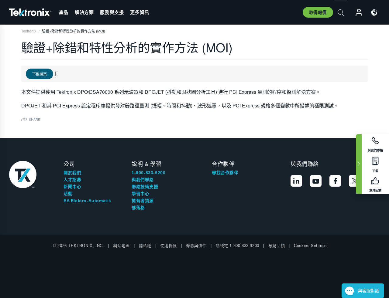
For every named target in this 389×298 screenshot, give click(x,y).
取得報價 (318, 12)
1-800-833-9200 (148, 172)
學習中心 (140, 193)
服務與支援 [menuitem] (112, 12)
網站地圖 (121, 245)
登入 (356, 12)
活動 (68, 193)
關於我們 (72, 172)
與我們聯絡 (143, 179)
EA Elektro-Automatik (87, 200)
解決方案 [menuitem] (84, 12)
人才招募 (72, 179)
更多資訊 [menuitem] (139, 12)
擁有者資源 (143, 200)
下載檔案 (39, 73)
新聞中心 (72, 186)
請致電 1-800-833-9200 (237, 245)
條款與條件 (196, 245)
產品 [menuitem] (63, 12)
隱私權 (145, 245)
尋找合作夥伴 (225, 172)
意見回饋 (276, 245)
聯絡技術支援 (145, 186)
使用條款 (168, 245)
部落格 (138, 207)
